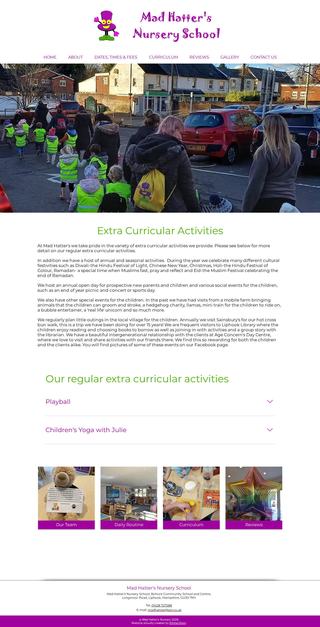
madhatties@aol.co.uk (165, 610)
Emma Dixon (178, 623)
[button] (75, 57)
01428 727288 (162, 605)
